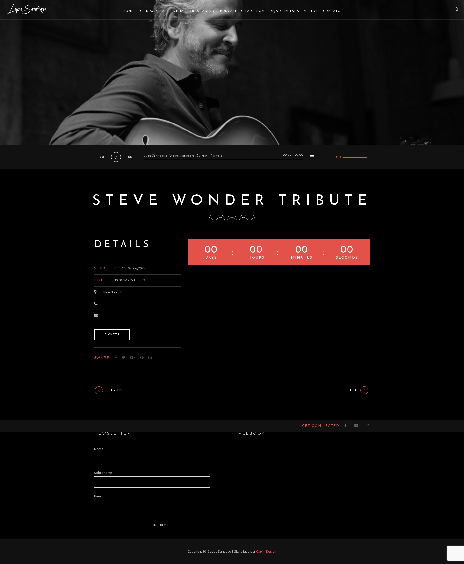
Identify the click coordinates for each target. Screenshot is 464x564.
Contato (332, 11)
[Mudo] (338, 157)
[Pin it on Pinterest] (142, 357)
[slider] (355, 157)
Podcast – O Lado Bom (242, 11)
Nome (98, 449)
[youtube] (356, 426)
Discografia (158, 11)
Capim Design (266, 551)
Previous (116, 390)
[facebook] (345, 426)
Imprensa (311, 11)
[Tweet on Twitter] (123, 357)
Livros (193, 11)
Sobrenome (103, 472)
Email (98, 496)
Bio (140, 11)
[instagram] (368, 426)
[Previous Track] (101, 157)
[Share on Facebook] (116, 357)
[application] (232, 157)
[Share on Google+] (132, 357)
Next (352, 390)
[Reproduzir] (116, 157)
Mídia (178, 11)
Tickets (112, 334)
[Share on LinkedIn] (150, 357)
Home (128, 11)
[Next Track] (130, 157)
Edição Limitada (283, 11)
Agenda (209, 11)
